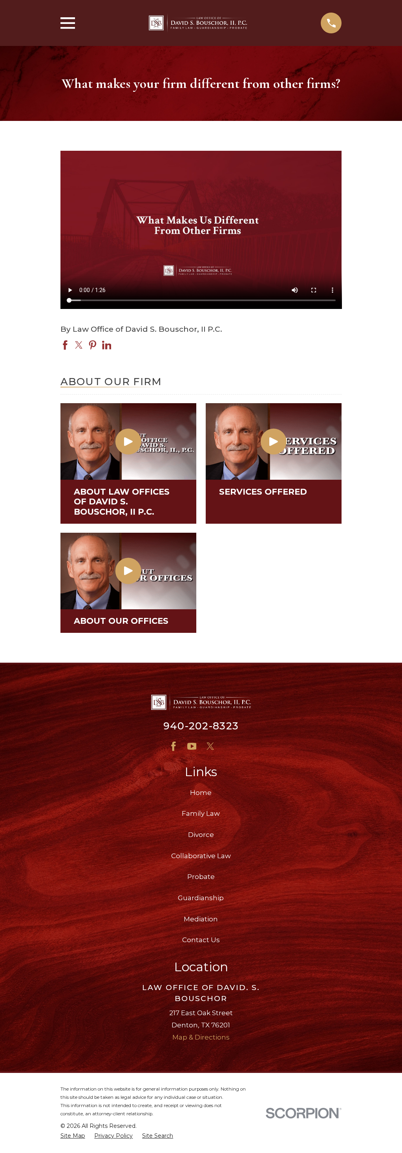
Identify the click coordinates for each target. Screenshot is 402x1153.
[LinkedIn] (228, 746)
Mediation (201, 919)
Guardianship (201, 898)
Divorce (201, 835)
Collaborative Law (201, 856)
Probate (201, 877)
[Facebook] (173, 746)
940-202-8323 (201, 726)
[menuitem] (72, 1136)
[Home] (198, 23)
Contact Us (201, 940)
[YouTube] (192, 746)
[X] (210, 746)
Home (201, 793)
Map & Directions (201, 1037)
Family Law (201, 813)
